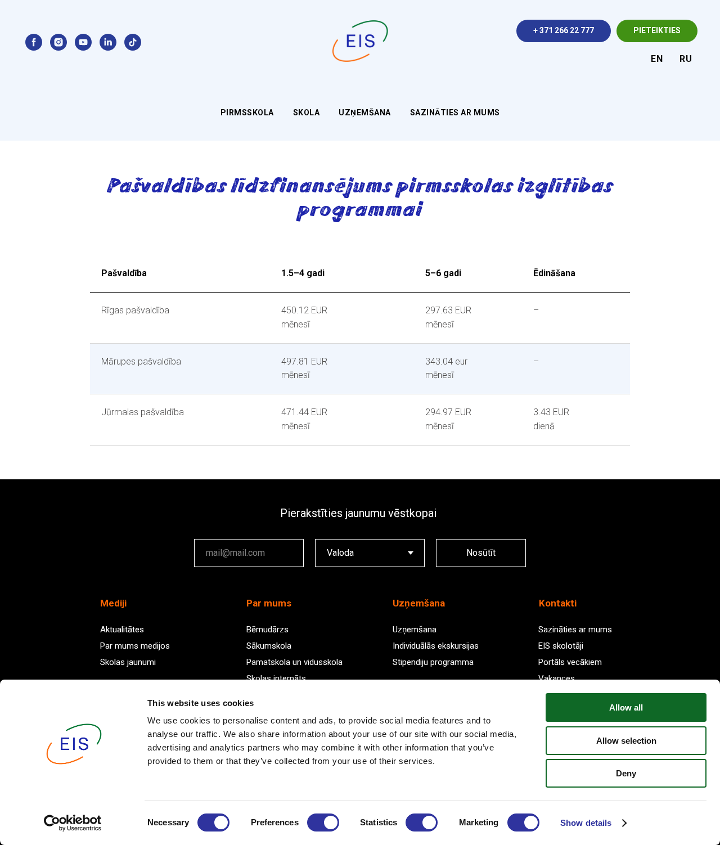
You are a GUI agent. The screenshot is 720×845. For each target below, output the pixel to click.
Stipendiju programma (433, 662)
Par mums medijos (135, 646)
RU (686, 58)
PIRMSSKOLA (247, 112)
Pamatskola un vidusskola (294, 662)
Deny (626, 773)
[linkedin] (108, 42)
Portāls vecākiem (570, 662)
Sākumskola (268, 646)
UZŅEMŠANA (365, 112)
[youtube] (83, 42)
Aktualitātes (122, 629)
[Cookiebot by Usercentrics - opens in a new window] (73, 823)
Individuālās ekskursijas (436, 646)
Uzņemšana (414, 629)
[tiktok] (132, 42)
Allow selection (626, 740)
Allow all (626, 707)
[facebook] (33, 42)
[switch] (323, 822)
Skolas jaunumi (128, 662)
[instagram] (58, 42)
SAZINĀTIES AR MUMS (455, 112)
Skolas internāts (276, 678)
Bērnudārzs (267, 629)
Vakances (556, 678)
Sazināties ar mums (575, 629)
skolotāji (566, 646)
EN (657, 58)
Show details (585, 823)
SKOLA (306, 112)
